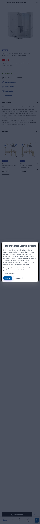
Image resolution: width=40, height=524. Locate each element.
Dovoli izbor (18, 278)
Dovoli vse (7, 278)
